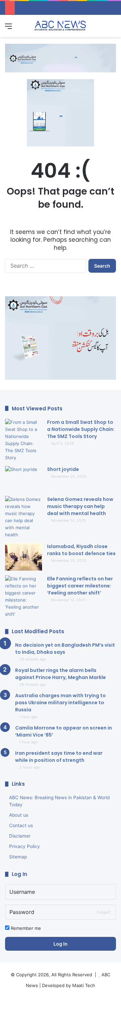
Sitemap (18, 856)
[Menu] (8, 28)
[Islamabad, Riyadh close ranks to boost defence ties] (23, 557)
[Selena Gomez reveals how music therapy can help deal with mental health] (23, 517)
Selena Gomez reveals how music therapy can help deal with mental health (80, 506)
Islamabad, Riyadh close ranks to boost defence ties (81, 550)
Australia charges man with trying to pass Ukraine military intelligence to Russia (60, 702)
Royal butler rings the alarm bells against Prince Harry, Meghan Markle (60, 674)
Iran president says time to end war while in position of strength (59, 757)
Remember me (25, 928)
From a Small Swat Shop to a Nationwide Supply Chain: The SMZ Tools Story (81, 429)
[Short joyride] (23, 478)
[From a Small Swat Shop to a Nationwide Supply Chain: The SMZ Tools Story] (23, 440)
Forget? (104, 912)
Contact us (21, 825)
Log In (60, 944)
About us (18, 815)
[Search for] (112, 28)
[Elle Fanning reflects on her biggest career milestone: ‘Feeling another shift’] (23, 596)
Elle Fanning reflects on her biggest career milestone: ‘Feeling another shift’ (80, 585)
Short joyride (63, 469)
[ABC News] (60, 26)
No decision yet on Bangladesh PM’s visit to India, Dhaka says (65, 648)
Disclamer (20, 836)
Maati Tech (83, 985)
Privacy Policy (24, 846)
